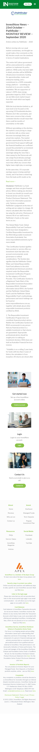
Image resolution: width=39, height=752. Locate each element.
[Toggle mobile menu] (35, 4)
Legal (22, 697)
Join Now (28, 4)
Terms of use (24, 695)
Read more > (10, 181)
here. (19, 579)
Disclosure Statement (12, 695)
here (34, 691)
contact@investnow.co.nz (16, 691)
